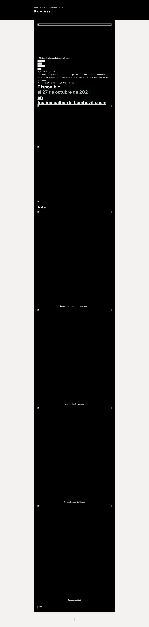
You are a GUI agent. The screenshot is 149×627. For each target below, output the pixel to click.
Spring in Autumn (108, 619)
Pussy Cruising (40, 619)
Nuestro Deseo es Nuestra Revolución (48, 7)
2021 (40, 607)
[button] (41, 61)
